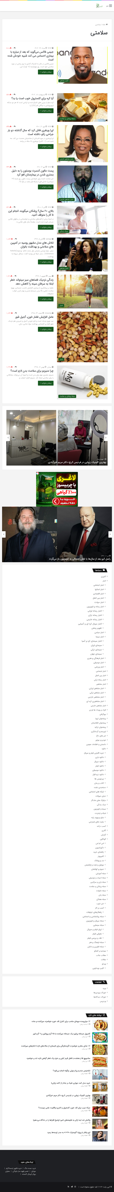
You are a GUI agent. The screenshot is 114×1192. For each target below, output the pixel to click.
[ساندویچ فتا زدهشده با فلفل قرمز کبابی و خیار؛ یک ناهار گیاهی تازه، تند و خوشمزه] (100, 1062)
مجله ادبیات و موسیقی (97, 877)
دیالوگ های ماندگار (98, 800)
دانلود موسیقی (98, 770)
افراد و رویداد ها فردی (97, 710)
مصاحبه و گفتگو (100, 951)
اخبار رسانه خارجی (94, 619)
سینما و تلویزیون (100, 809)
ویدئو (104, 963)
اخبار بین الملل (98, 598)
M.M (49, 48)
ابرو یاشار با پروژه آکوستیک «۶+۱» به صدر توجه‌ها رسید (68, 1132)
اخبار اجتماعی (98, 585)
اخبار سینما (100, 636)
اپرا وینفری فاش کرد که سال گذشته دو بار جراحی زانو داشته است (31, 132)
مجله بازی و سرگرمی (98, 882)
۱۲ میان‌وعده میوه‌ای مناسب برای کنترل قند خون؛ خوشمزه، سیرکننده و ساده (61, 1021)
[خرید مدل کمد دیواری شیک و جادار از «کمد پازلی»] (100, 1087)
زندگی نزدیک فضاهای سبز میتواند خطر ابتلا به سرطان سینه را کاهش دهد (32, 282)
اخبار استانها (99, 589)
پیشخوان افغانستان (98, 722)
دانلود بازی (99, 757)
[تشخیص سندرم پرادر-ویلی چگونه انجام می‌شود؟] (100, 1074)
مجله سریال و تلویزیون (95, 920)
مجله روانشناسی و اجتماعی (93, 916)
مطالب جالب (101, 955)
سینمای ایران (96, 645)
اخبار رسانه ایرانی (95, 611)
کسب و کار (99, 908)
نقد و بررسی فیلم (94, 938)
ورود (104, 988)
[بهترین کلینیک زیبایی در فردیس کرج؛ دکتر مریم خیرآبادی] (100, 1099)
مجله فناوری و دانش (95, 946)
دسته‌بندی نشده (100, 787)
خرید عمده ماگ (30, 1168)
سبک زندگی (101, 804)
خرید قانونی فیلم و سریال (94, 753)
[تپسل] (37, 473)
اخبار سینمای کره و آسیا (92, 641)
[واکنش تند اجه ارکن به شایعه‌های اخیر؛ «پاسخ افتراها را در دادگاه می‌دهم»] (100, 1124)
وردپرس (103, 1001)
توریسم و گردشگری (98, 731)
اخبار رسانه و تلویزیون (95, 606)
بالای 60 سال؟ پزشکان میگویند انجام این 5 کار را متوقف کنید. (31, 213)
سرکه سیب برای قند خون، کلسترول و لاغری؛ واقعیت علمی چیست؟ (72, 462)
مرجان (49, 367)
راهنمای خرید (98, 852)
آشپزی (103, 576)
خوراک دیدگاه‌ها (100, 997)
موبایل (33, 1171)
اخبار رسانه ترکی (95, 615)
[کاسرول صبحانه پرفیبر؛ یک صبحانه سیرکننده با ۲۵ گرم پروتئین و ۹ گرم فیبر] (100, 1037)
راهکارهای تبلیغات (94, 912)
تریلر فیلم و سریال (94, 929)
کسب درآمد (101, 826)
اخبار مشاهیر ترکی (97, 692)
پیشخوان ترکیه (100, 727)
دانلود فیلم (100, 765)
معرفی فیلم (97, 933)
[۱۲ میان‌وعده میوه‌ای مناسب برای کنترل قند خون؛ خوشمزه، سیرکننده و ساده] (100, 1025)
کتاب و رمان (99, 783)
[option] (57, 438)
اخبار (104, 580)
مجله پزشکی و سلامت (97, 886)
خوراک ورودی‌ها (100, 992)
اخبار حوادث (99, 602)
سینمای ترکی (96, 649)
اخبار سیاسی (99, 632)
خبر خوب (100, 903)
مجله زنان (102, 895)
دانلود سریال (99, 761)
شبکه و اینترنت (100, 813)
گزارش (103, 834)
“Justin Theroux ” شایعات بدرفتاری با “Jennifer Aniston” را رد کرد (77, 559)
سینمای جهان (96, 654)
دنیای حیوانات (100, 796)
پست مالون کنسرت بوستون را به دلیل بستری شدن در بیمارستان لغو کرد (33, 173)
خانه (104, 24)
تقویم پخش (96, 628)
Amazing (48, 313)
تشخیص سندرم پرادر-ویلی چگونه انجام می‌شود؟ (71, 1070)
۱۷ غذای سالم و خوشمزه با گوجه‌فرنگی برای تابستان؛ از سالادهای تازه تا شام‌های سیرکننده (55, 1045)
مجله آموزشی (101, 873)
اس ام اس (100, 843)
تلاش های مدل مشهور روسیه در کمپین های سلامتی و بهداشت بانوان (32, 245)
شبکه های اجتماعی (96, 791)
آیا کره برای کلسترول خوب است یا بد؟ (33, 98)
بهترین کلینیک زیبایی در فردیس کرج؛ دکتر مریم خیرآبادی (68, 1095)
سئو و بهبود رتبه (97, 817)
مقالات (103, 959)
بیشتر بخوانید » (45, 72)
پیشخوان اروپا (100, 718)
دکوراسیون (99, 847)
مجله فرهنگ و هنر (96, 942)
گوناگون (103, 839)
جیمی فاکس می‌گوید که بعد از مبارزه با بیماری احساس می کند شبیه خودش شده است (31, 56)
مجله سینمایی (98, 925)
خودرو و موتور (100, 740)
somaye (48, 239)
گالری (104, 830)
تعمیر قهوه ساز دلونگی (21, 1171)
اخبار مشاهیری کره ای (95, 701)
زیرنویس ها (99, 778)
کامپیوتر (101, 856)
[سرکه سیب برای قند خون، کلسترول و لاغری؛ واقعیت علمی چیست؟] (100, 1111)
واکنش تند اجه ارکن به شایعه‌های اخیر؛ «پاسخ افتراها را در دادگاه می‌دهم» (61, 1120)
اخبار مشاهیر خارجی (96, 697)
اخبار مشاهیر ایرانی (96, 688)
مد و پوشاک (99, 860)
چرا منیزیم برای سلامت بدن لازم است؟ (32, 371)
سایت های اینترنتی (96, 821)
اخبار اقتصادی (98, 593)
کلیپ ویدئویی (98, 968)
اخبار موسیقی (98, 662)
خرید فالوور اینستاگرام (14, 1168)
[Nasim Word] (99, 5)
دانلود (104, 748)
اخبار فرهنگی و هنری (95, 658)
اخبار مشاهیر (101, 684)
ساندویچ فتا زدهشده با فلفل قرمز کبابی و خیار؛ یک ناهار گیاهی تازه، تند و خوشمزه (58, 1058)
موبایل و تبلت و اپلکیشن (94, 864)
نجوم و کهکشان (97, 869)
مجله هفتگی (101, 899)
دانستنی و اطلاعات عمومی (96, 744)
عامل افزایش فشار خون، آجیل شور (34, 317)
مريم (50, 276)
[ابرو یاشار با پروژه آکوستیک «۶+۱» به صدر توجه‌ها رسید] (100, 1136)
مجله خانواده (101, 890)
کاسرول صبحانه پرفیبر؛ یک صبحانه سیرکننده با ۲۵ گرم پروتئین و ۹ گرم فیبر (61, 1033)
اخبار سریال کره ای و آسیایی (90, 623)
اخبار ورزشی (99, 666)
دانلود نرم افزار (98, 774)
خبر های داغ (101, 735)
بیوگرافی (103, 714)
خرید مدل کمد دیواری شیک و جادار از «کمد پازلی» (70, 1083)
